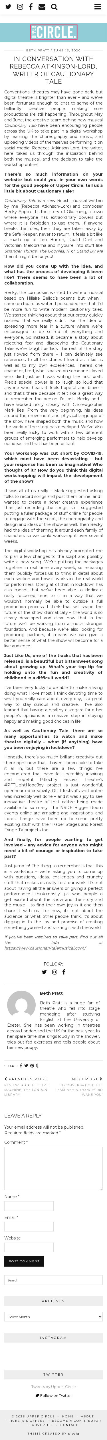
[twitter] (8, 7)
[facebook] (31, 7)
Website (12, 1238)
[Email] (42, 7)
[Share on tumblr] (37, 1066)
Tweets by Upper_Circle (53, 1386)
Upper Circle (41, 1416)
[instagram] (20, 7)
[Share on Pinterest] (32, 1066)
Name (11, 1196)
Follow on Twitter (55, 1395)
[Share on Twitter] (26, 1066)
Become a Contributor (76, 1421)
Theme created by (53, 1433)
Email (11, 1217)
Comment (16, 1142)
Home (68, 1416)
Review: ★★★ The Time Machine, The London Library (26, 1087)
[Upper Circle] (53, 21)
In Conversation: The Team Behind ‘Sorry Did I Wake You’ (79, 1087)
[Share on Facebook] (21, 1066)
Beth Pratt (37, 50)
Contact (69, 1425)
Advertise (42, 1425)
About (87, 1416)
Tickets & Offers (27, 1421)
